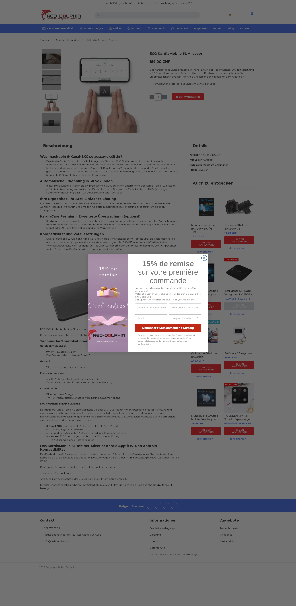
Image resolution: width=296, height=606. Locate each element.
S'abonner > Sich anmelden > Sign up (168, 327)
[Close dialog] (204, 258)
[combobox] (184, 318)
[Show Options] (198, 318)
